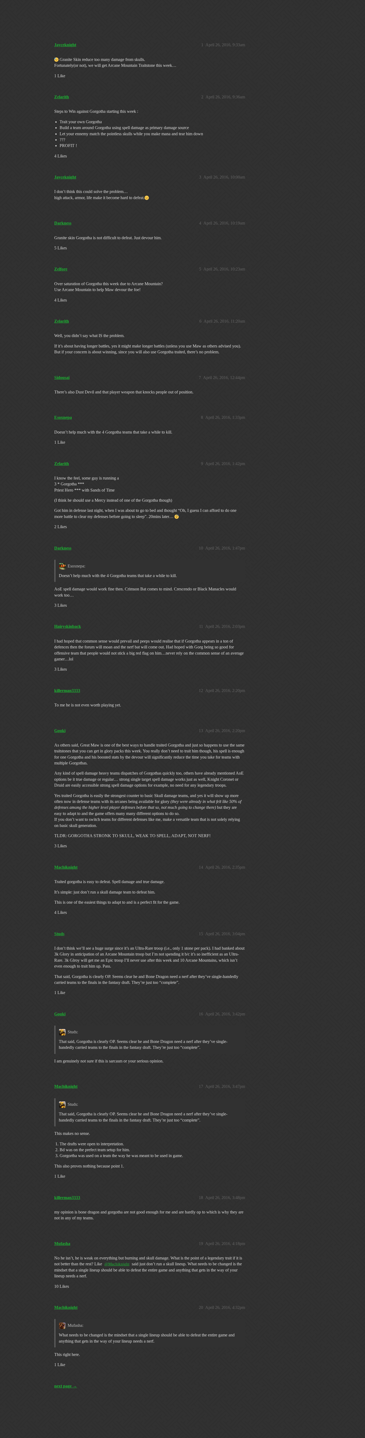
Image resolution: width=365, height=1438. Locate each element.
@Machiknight (116, 1264)
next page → (65, 1386)
